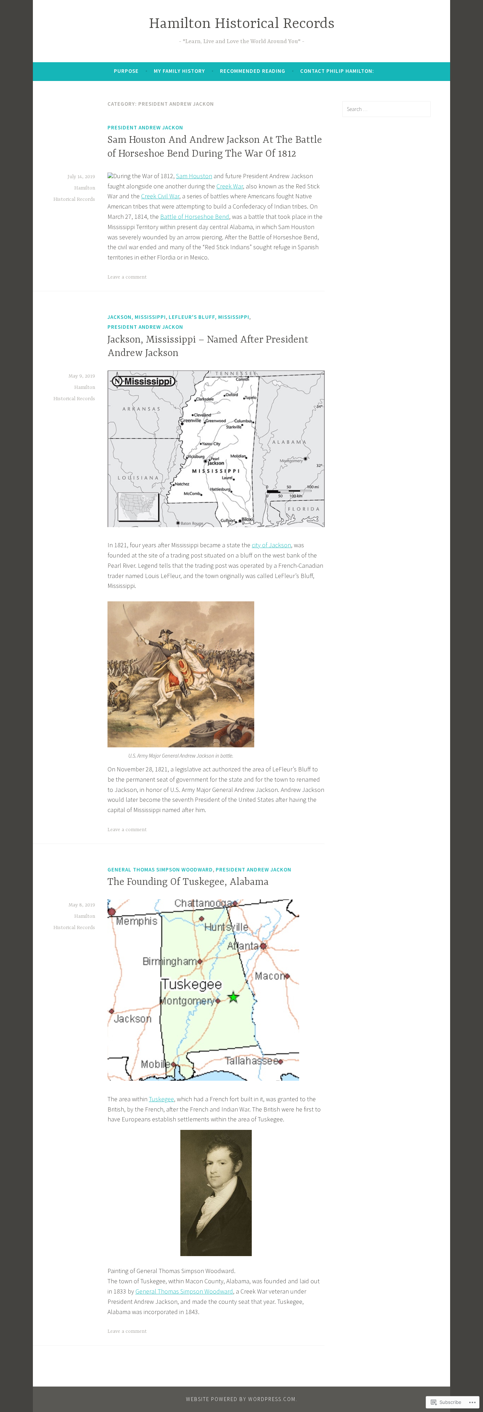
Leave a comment (127, 277)
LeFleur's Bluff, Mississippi (209, 317)
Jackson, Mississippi (136, 317)
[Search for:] (386, 108)
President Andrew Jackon (145, 127)
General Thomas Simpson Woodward (160, 869)
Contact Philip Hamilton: (337, 71)
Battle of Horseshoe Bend (194, 216)
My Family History (179, 71)
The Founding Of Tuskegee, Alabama (188, 882)
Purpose (126, 71)
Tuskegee (161, 1099)
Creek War (229, 186)
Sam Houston (194, 176)
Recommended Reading (252, 71)
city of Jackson (271, 545)
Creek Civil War (160, 196)
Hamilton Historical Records (241, 24)
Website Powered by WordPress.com (241, 1399)
